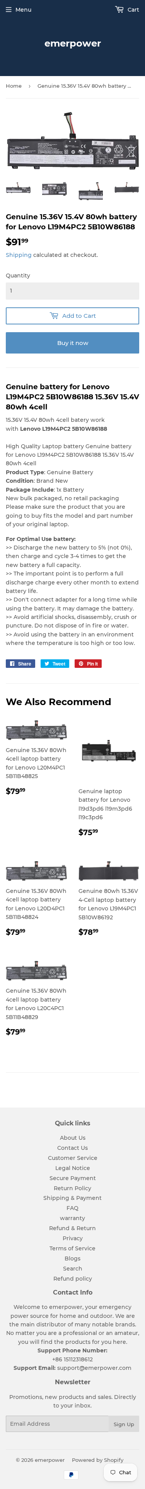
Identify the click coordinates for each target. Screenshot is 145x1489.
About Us (72, 1137)
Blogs (72, 1258)
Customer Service (72, 1157)
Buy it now (72, 343)
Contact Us (72, 1147)
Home (14, 86)
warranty (72, 1218)
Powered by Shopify (97, 1460)
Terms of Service (72, 1248)
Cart (132, 9)
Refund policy (72, 1278)
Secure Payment (72, 1178)
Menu (23, 9)
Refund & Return (72, 1228)
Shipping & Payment (72, 1197)
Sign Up (124, 1424)
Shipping (19, 254)
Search (72, 1268)
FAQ (72, 1208)
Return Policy (72, 1188)
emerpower (72, 43)
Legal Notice (72, 1168)
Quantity (18, 275)
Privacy (73, 1238)
